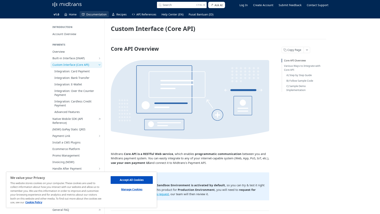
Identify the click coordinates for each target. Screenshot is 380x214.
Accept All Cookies (131, 180)
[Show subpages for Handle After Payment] (99, 168)
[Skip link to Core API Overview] (108, 49)
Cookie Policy (33, 202)
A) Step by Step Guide (299, 75)
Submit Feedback (290, 5)
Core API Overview (295, 60)
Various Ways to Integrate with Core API (302, 68)
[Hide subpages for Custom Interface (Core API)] (99, 64)
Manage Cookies (131, 189)
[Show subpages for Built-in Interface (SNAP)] (99, 58)
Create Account (263, 5)
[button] (190, 99)
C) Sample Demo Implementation (296, 88)
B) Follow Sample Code (299, 80)
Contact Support (317, 5)
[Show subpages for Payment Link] (99, 136)
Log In (243, 5)
